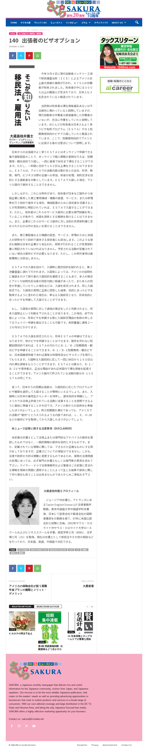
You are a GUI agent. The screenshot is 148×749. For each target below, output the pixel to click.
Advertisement (110, 745)
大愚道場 (88, 586)
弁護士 (84, 550)
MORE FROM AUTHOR (48, 606)
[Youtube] (34, 726)
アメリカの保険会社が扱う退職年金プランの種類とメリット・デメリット (28, 589)
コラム (84, 22)
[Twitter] (21, 55)
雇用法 (21, 553)
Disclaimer (82, 745)
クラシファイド (101, 22)
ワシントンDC (40, 22)
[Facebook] (12, 55)
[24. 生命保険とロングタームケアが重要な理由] (81, 622)
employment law (39, 550)
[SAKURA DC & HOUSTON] (74, 9)
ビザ (77, 550)
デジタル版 (26, 22)
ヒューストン (56, 22)
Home (11, 30)
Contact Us (126, 745)
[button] (137, 22)
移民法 (13, 553)
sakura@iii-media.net (33, 719)
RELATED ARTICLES (21, 606)
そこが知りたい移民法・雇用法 (30, 33)
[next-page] (92, 607)
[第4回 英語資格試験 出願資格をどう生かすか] (51, 627)
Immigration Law (58, 550)
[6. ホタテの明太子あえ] (22, 621)
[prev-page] (87, 607)
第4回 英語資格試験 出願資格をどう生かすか (50, 647)
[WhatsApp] (37, 55)
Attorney (23, 550)
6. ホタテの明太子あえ (20, 633)
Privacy (95, 745)
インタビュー (72, 22)
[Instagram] (20, 726)
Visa (71, 550)
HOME (14, 22)
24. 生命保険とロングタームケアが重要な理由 (80, 637)
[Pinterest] (29, 55)
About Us (117, 22)
